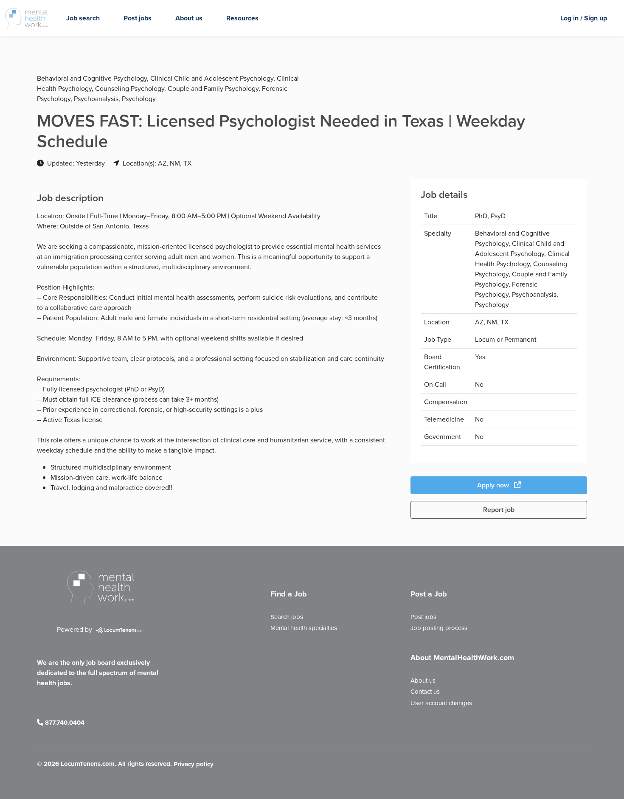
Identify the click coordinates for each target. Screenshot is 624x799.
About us (188, 18)
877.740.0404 (63, 722)
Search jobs (286, 617)
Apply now (494, 485)
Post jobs (138, 18)
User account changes (441, 703)
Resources (242, 18)
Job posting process (438, 628)
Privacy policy (194, 764)
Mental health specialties (303, 628)
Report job (498, 510)
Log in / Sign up (583, 18)
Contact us (425, 691)
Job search (83, 18)
